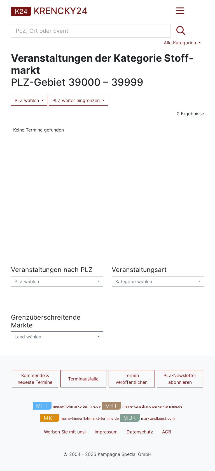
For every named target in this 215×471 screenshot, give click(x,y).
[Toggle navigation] (180, 11)
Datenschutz (140, 432)
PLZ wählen (27, 100)
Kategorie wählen (133, 281)
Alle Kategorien (180, 42)
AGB (166, 432)
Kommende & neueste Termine (35, 379)
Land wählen (28, 337)
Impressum (106, 432)
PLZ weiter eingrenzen (76, 100)
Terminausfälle (83, 379)
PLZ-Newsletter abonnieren (179, 379)
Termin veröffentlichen (132, 379)
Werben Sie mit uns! (65, 432)
